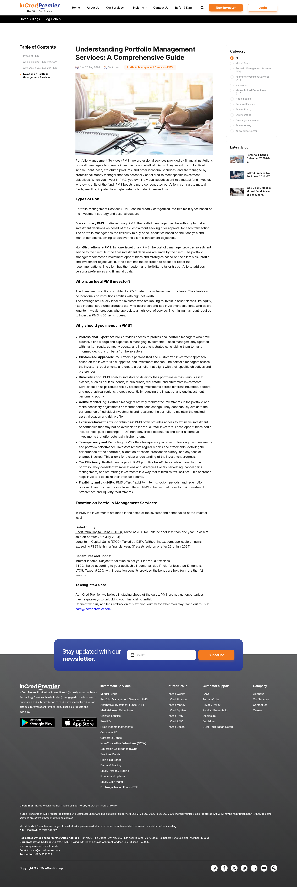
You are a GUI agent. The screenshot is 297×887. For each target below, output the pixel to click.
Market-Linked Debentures (116, 710)
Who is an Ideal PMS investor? (40, 61)
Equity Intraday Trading (114, 770)
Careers (258, 710)
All (237, 57)
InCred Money (176, 705)
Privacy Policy (212, 705)
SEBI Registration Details (218, 727)
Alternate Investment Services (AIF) (252, 78)
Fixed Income (243, 98)
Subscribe (216, 655)
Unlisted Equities (110, 716)
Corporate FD (108, 732)
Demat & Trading (110, 765)
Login (262, 7)
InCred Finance (177, 699)
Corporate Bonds (111, 738)
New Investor (226, 7)
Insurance (241, 84)
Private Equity (243, 109)
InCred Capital (176, 727)
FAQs (206, 694)
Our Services (261, 699)
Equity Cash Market (112, 781)
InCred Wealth (176, 694)
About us (258, 694)
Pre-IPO (105, 721)
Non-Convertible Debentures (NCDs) (123, 743)
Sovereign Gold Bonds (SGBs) (119, 748)
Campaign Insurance (247, 119)
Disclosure (209, 716)
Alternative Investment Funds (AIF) (122, 705)
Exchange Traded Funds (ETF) (119, 787)
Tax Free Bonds (110, 754)
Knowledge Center (246, 130)
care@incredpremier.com (93, 609)
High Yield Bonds (111, 759)
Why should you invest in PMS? (40, 67)
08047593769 (43, 854)
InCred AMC (175, 721)
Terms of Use (211, 699)
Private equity (243, 125)
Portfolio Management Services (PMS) (253, 70)
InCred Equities (177, 710)
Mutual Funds (243, 63)
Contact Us (260, 705)
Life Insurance (243, 114)
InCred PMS (175, 716)
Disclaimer (209, 721)
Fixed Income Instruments (116, 727)
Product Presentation (216, 710)
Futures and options (112, 776)
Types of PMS (31, 55)
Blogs (36, 19)
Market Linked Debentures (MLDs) (251, 92)
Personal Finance (245, 104)
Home (24, 19)
